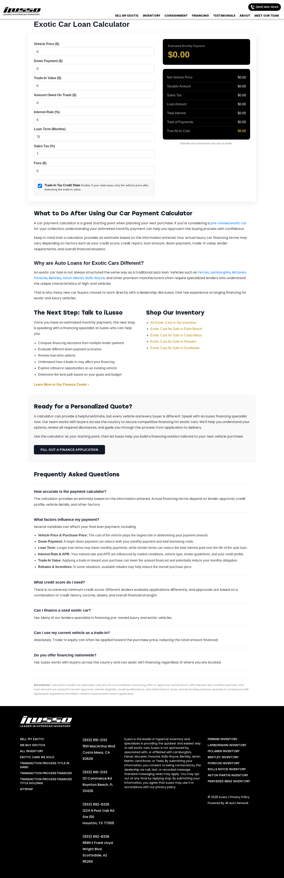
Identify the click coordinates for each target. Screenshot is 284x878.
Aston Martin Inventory (228, 775)
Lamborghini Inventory (227, 745)
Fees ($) (40, 163)
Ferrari (203, 272)
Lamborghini (220, 272)
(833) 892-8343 (266, 7)
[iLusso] (22, 11)
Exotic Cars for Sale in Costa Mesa (176, 335)
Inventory (151, 15)
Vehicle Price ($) (46, 44)
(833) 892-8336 (96, 836)
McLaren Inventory (224, 751)
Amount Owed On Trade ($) (55, 95)
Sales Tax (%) (44, 146)
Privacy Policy (239, 797)
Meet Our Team (266, 15)
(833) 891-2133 (95, 772)
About (245, 15)
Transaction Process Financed (46, 773)
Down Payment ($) (48, 61)
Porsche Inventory (224, 763)
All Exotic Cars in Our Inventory (173, 322)
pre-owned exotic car (229, 223)
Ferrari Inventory (222, 739)
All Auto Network (236, 803)
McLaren (239, 272)
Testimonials (224, 15)
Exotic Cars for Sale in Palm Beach (176, 329)
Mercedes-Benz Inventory (229, 781)
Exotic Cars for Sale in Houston (173, 341)
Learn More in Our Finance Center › (61, 384)
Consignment (176, 15)
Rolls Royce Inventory (227, 769)
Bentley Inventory (223, 757)
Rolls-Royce (95, 278)
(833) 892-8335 (96, 804)
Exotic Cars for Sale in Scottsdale (175, 348)
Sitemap (26, 789)
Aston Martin (73, 278)
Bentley (55, 278)
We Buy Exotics (32, 745)
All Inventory (31, 751)
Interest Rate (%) (47, 112)
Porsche (40, 278)
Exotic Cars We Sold (37, 757)
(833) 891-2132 (95, 740)
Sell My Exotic (127, 15)
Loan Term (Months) (49, 129)
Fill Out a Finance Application (69, 449)
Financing (200, 15)
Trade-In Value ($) (47, 78)
